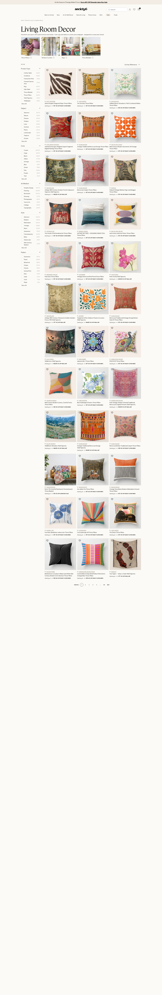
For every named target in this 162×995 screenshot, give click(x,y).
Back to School (49, 15)
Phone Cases (92, 15)
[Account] (130, 9)
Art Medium (25, 183)
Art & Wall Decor (68, 15)
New (58, 15)
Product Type (25, 69)
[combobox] (117, 9)
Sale (108, 15)
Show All (24, 103)
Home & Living (80, 15)
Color (23, 146)
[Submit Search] (109, 9)
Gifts (101, 15)
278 (104, 584)
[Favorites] (134, 9)
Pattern (23, 252)
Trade (115, 15)
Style (22, 213)
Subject (23, 108)
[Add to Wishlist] (48, 70)
